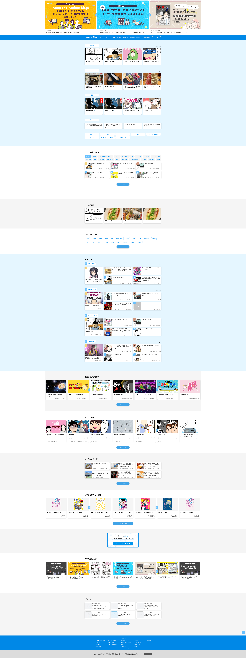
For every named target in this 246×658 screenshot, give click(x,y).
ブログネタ (123, 644)
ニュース (147, 238)
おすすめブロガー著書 (113, 644)
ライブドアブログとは (100, 640)
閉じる (148, 653)
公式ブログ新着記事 (112, 640)
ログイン (156, 37)
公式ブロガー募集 (124, 646)
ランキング (102, 37)
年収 (93, 242)
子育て (107, 134)
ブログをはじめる (146, 37)
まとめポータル (125, 37)
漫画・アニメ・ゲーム (107, 137)
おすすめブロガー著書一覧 (123, 523)
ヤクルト (106, 242)
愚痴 (101, 238)
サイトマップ (137, 644)
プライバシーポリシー (139, 642)
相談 (128, 238)
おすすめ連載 (111, 642)
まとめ (92, 137)
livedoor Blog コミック (135, 37)
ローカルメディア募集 (125, 648)
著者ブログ (63, 516)
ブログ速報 (113, 37)
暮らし (92, 134)
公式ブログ (119, 37)
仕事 (134, 238)
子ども (133, 242)
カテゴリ (107, 37)
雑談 (88, 238)
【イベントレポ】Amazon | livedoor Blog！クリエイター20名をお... (113, 32)
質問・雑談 (120, 238)
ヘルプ (135, 646)
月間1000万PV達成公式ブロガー (125, 638)
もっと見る (158, 46)
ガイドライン (137, 640)
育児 (113, 242)
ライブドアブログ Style (47, 30)
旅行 (140, 242)
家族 (99, 242)
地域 (138, 134)
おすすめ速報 (98, 646)
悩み (107, 238)
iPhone (126, 242)
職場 (119, 242)
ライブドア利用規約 (101, 656)
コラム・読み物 (153, 134)
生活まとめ (123, 137)
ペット (123, 134)
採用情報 (149, 640)
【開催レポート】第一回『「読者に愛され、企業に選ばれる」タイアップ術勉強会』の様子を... (171, 32)
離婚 (154, 238)
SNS (140, 238)
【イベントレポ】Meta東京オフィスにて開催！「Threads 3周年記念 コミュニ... (62, 32)
